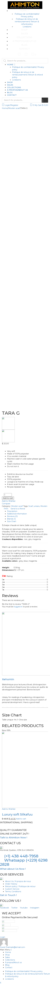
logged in (18, 606)
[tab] (27, 511)
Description (12, 511)
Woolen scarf (14, 108)
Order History (11, 884)
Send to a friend (17, 509)
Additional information (17, 514)
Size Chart (11, 521)
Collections (24, 37)
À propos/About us (24, 41)
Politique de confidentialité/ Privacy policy (24, 971)
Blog (24, 45)
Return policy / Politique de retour (20, 886)
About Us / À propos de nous (18, 881)
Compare (6, 503)
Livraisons (27, 27)
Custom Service (12, 889)
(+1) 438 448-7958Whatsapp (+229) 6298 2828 (24, 860)
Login (2, 937)
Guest (12, 947)
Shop (24, 30)
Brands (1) (11, 519)
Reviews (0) (12, 516)
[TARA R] (25, 436)
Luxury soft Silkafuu (17, 814)
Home (23, 11)
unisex (36, 506)
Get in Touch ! (8, 895)
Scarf (30, 506)
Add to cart (8, 498)
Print (6, 509)
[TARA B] (25, 423)
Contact (24, 49)
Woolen (43, 506)
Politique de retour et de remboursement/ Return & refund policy (27, 21)
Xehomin (8, 679)
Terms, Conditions (13, 891)
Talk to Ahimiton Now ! (13, 837)
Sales (24, 33)
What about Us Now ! (13, 869)
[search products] (45, 100)
